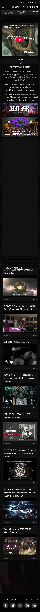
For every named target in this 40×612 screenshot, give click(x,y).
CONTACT (16, 7)
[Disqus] (20, 168)
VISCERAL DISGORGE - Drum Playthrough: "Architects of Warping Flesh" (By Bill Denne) (19, 492)
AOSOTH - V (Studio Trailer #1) (17, 341)
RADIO (31, 2)
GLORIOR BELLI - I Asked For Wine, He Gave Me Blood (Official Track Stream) (19, 453)
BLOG (23, 2)
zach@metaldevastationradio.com (20, 90)
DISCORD (17, 11)
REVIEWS (34, 11)
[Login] (35, 2)
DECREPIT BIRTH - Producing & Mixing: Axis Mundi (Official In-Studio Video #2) (19, 378)
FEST (25, 11)
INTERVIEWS (32, 7)
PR (24, 7)
